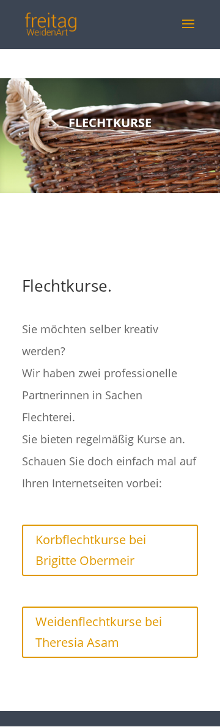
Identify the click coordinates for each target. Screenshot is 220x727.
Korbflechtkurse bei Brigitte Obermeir (90, 550)
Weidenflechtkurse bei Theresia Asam (98, 632)
